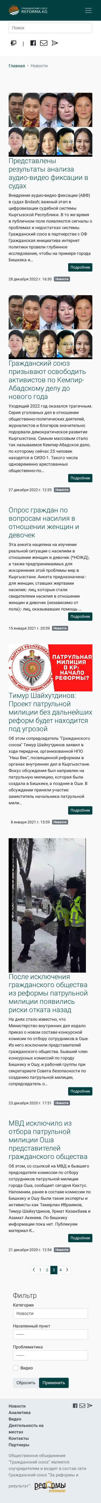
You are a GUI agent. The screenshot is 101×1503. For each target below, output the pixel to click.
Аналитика (20, 1412)
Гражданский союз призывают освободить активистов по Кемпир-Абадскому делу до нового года (47, 380)
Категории (23, 1305)
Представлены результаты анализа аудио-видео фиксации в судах (48, 173)
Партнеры (19, 1444)
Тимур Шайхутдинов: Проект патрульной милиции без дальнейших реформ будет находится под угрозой (50, 712)
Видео (26, 1367)
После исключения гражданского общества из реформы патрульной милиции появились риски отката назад (48, 993)
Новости (61, 279)
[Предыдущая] (33, 1270)
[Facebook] (33, 43)
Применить (54, 1382)
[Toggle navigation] (88, 10)
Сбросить (26, 1382)
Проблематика (28, 1347)
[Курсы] (13, 43)
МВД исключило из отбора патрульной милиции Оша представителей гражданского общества (48, 1140)
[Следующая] (67, 1270)
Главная (17, 65)
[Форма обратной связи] (55, 43)
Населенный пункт (31, 1326)
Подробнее (80, 267)
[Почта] (43, 43)
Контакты (19, 1438)
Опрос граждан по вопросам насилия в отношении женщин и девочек (44, 522)
